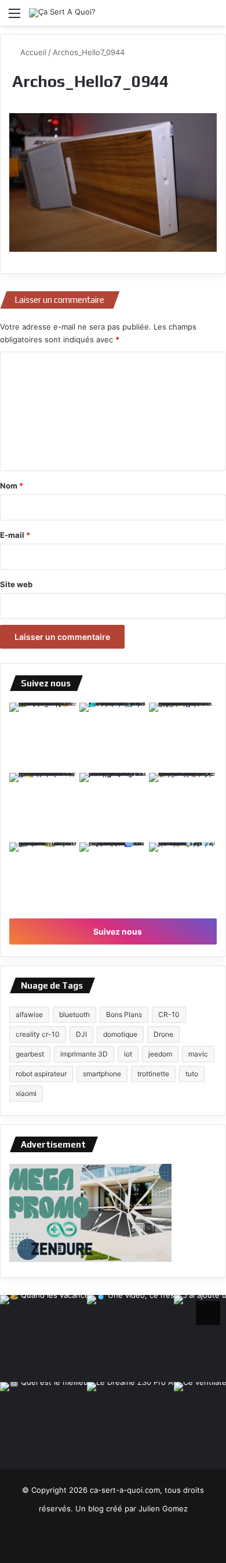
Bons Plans (124, 1014)
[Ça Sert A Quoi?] (62, 12)
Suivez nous (117, 931)
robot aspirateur (41, 1073)
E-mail (15, 535)
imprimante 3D (84, 1054)
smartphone (102, 1073)
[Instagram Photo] (43, 736)
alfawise (29, 1014)
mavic (198, 1054)
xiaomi (26, 1093)
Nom (11, 485)
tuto (191, 1073)
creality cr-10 (38, 1034)
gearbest (30, 1054)
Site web (16, 584)
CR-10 (169, 1014)
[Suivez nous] (208, 1311)
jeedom (160, 1054)
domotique (120, 1034)
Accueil (32, 52)
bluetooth (74, 1014)
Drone (163, 1034)
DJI (81, 1034)
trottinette (153, 1073)
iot (128, 1054)
